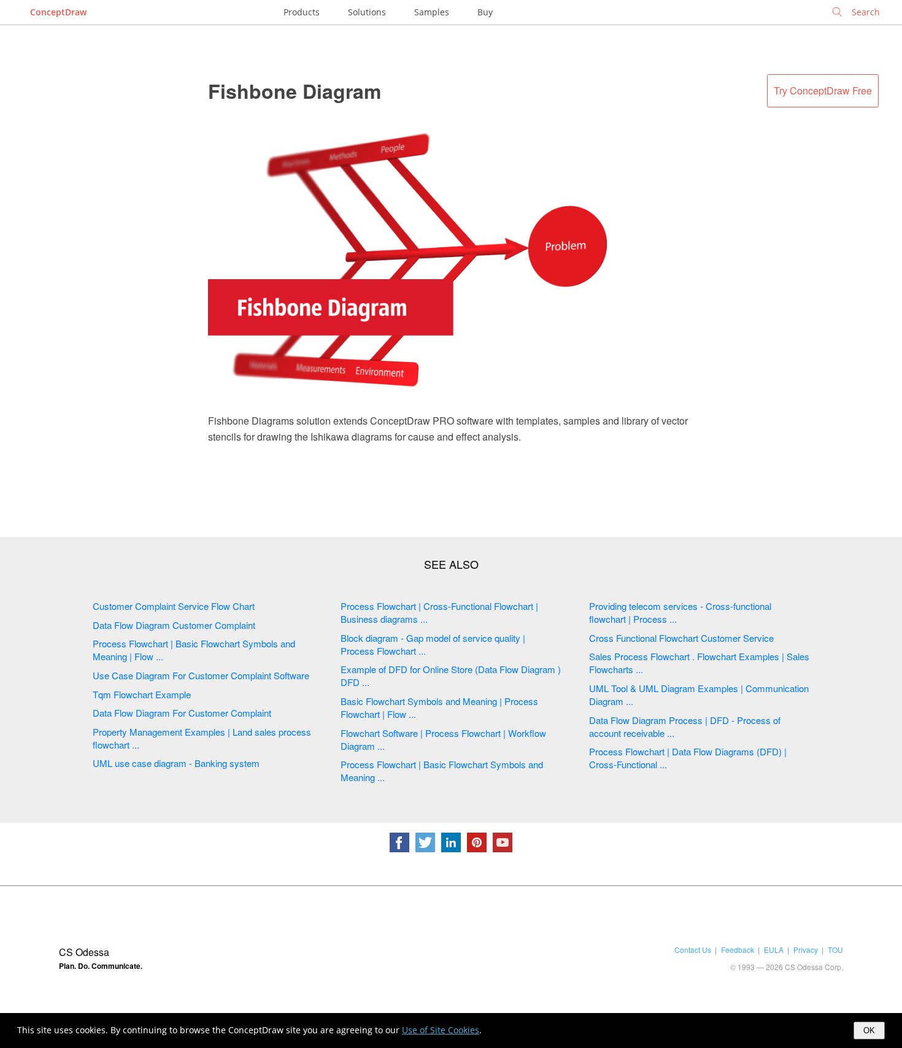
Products (301, 12)
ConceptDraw (58, 12)
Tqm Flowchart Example (142, 694)
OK (869, 1030)
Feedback (737, 949)
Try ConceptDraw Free (823, 90)
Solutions (367, 12)
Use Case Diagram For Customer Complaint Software (201, 675)
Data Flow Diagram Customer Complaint (174, 624)
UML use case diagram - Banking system (176, 763)
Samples (431, 12)
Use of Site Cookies (440, 1030)
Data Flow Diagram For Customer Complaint (182, 712)
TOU (835, 949)
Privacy (805, 949)
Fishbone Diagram (294, 91)
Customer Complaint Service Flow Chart (174, 605)
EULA (774, 949)
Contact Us (692, 949)
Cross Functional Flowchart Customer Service (681, 637)
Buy (485, 12)
